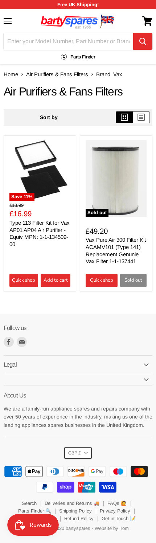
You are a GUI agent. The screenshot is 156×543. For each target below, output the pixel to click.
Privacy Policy (115, 511)
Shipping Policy (75, 511)
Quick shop (23, 280)
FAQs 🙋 (117, 503)
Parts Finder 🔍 (34, 511)
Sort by (49, 117)
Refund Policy (79, 518)
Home (11, 74)
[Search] (142, 41)
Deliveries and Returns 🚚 (72, 503)
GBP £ (74, 453)
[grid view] (124, 117)
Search (29, 503)
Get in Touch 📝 (119, 518)
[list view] (141, 117)
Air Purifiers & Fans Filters (57, 74)
